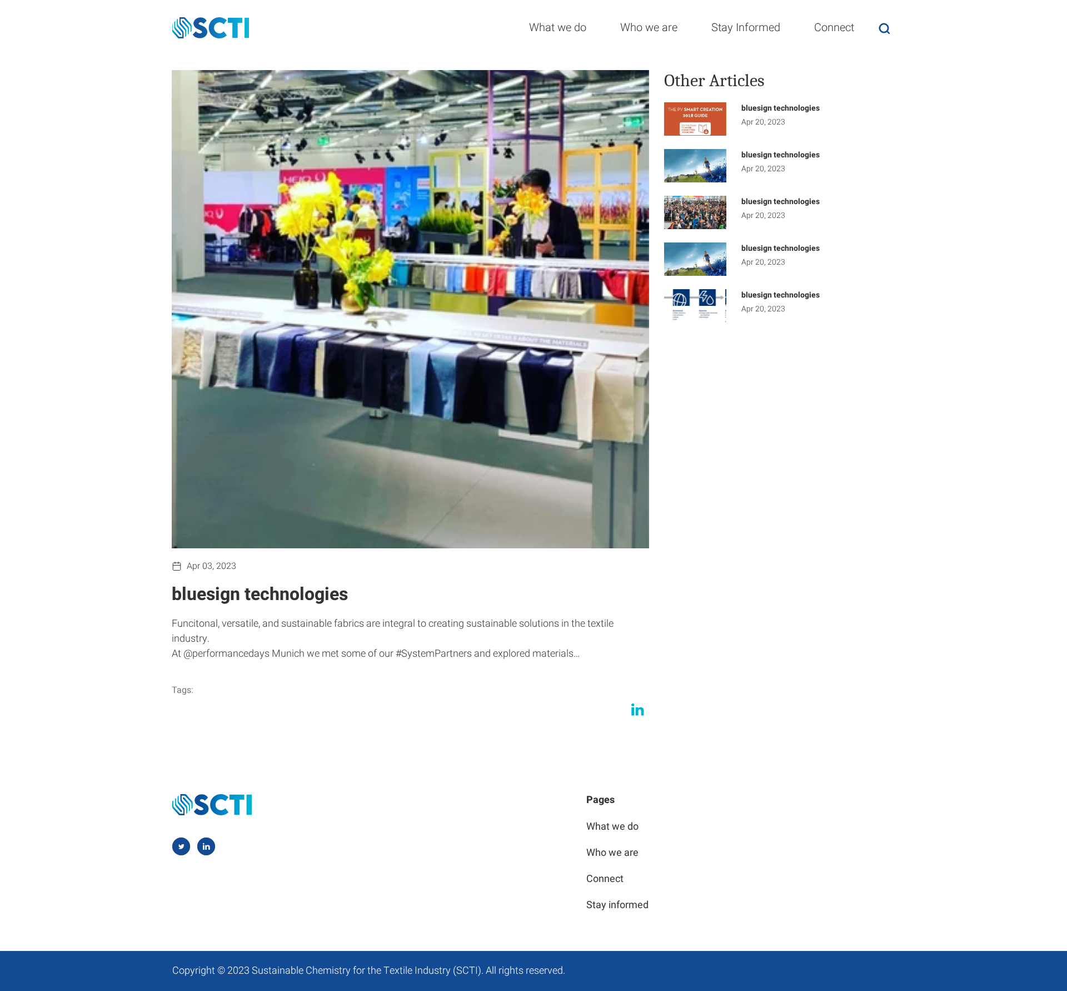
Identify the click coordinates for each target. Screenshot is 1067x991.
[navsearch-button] (884, 28)
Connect (834, 27)
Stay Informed (745, 27)
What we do (557, 27)
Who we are (648, 27)
